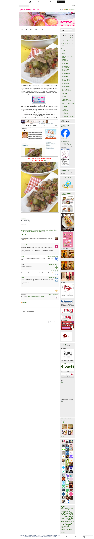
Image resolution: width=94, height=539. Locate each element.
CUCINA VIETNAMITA (66, 89)
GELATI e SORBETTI (65, 97)
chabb (22, 256)
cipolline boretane (49, 230)
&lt (66, 320)
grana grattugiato (67, 515)
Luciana (22, 270)
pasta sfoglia (71, 521)
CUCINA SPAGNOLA (65, 83)
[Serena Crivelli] (65, 137)
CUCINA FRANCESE (65, 69)
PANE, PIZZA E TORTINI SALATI (68, 103)
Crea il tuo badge (64, 138)
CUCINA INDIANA (65, 76)
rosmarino (68, 528)
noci (70, 518)
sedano (39, 231)
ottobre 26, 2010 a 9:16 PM (53, 294)
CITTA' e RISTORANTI (66, 54)
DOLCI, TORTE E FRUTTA (67, 90)
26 (63, 43)
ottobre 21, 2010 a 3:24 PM (53, 277)
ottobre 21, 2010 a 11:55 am (53, 256)
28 (67, 43)
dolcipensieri (29, 31)
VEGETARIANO (71, 531)
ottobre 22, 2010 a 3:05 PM (53, 288)
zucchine (63, 532)
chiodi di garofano (37, 230)
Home (21, 5)
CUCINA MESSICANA (66, 80)
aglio (63, 506)
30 (70, 43)
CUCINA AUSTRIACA (65, 62)
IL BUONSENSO (65, 99)
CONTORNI (64, 59)
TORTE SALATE (65, 113)
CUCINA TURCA (65, 87)
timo (62, 531)
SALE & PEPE (63, 194)
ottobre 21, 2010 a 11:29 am (53, 236)
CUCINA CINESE (65, 63)
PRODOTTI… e (64, 109)
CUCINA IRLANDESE (65, 79)
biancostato (23, 230)
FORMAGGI (64, 96)
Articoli (67, 9)
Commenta (52, 321)
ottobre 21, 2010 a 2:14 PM (53, 270)
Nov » (64, 45)
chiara (22, 277)
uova (65, 531)
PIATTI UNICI (64, 106)
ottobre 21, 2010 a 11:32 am (53, 244)
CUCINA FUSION (65, 70)
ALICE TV (63, 50)
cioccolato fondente (65, 511)
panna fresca (64, 521)
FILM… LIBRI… (64, 93)
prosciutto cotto (64, 526)
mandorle (63, 518)
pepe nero (28, 231)
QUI (45, 160)
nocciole (67, 518)
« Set (62, 45)
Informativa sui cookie (52, 536)
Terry (22, 288)
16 (70, 40)
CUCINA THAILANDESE (66, 86)
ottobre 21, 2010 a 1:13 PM (53, 264)
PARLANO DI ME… (66, 193)
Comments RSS (25, 302)
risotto (63, 528)
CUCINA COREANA (65, 64)
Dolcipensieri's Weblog (29, 9)
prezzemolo (66, 524)
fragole (67, 514)
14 (67, 40)
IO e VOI (27, 5)
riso (69, 526)
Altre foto (62, 436)
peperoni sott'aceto (34, 231)
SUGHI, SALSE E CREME (66, 112)
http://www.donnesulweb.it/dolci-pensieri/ (36, 296)
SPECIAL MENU (65, 110)
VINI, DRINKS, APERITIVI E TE (67, 116)
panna (69, 520)
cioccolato (70, 510)
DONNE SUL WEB (65, 92)
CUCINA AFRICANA (65, 60)
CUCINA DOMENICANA (66, 66)
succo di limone (66, 529)
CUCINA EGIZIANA (65, 67)
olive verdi (24, 231)
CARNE (63, 53)
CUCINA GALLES (65, 72)
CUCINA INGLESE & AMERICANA (68, 77)
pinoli (72, 523)
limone (71, 516)
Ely (21, 236)
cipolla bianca (42, 230)
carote (26, 230)
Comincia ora (61, 1)
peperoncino (68, 523)
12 (63, 40)
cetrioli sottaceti (30, 230)
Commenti (72, 9)
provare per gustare (25, 244)
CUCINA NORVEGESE (66, 82)
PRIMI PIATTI (64, 107)
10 (72, 38)
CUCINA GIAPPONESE (66, 73)
